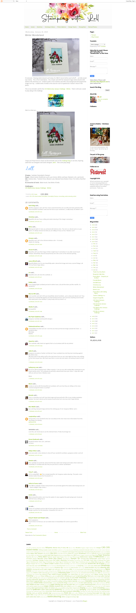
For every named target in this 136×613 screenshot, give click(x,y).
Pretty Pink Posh (68, 557)
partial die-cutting (100, 584)
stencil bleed (49, 591)
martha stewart (81, 581)
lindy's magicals (34, 581)
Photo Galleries (61, 27)
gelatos (50, 576)
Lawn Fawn (50, 555)
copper (50, 569)
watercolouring (69, 196)
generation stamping (64, 576)
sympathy (45, 593)
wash (45, 594)
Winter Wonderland (98, 287)
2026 (93, 225)
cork (53, 569)
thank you (67, 593)
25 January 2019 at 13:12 (35, 512)
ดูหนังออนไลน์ (32, 422)
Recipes (94, 35)
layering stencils (104, 579)
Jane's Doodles (102, 553)
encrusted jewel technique (88, 572)
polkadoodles (40, 586)
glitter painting (33, 578)
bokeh (63, 565)
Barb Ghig (32, 205)
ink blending (48, 579)
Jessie (32, 27)
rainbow (89, 586)
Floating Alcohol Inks (95, 552)
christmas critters (30, 567)
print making (67, 586)
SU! (105, 557)
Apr (94, 263)
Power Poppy (60, 557)
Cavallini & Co (60, 550)
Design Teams (72, 27)
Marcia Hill (32, 294)
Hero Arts (53, 553)
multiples (54, 582)
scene (63, 588)
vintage (35, 594)
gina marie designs (96, 576)
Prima (74, 557)
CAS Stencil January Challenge (98, 301)
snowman (107, 588)
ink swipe (59, 579)
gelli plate (55, 576)
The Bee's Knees (48, 560)
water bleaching (57, 594)
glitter (27, 577)
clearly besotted (89, 567)
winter (74, 196)
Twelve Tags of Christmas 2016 (47, 562)
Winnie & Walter (49, 563)
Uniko (89, 562)
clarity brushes (74, 567)
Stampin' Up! (75, 558)
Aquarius (31, 341)
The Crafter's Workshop (60, 560)
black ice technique (52, 565)
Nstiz (30, 227)
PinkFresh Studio (51, 557)
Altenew (55, 547)
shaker (71, 588)
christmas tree (66, 567)
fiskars (96, 574)
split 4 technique (66, 589)
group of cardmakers (60, 578)
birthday (44, 566)
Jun (94, 258)
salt (56, 588)
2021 (93, 237)
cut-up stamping (77, 569)
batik (39, 565)
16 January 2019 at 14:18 (35, 256)
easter (104, 571)
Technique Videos (50, 27)
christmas (105, 566)
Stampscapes (93, 558)
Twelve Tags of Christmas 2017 (63, 562)
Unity (92, 562)
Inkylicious (88, 553)
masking (94, 581)
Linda (30, 495)
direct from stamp (36, 571)
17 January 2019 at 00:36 (35, 345)
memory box (102, 581)
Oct (94, 248)
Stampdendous (66, 558)
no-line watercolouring (85, 583)
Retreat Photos (92, 27)
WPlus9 (108, 562)
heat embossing (80, 578)
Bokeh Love (96, 289)
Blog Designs (95, 37)
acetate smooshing (64, 563)
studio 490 (34, 593)
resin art (100, 586)
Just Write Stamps (39, 555)
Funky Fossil (103, 551)
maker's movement (52, 581)
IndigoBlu (76, 553)
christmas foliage (39, 567)
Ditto (59, 551)
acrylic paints (84, 563)
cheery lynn (97, 565)
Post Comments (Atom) (39, 535)
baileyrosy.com (33, 367)
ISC (73, 553)
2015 (93, 323)
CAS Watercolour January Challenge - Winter (38, 188)
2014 (93, 326)
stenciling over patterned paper (102, 591)
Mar (94, 265)
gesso (71, 576)
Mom (72, 555)
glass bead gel (105, 576)
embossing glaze (54, 572)
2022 (93, 234)
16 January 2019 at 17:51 (35, 321)
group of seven (70, 578)
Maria (30, 384)
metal (108, 581)
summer (40, 593)
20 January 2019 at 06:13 (35, 489)
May (94, 260)
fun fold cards (37, 576)
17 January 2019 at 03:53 (35, 378)
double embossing (78, 571)
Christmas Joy (97, 285)
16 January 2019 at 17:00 (35, 301)
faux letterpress (43, 574)
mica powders (29, 583)
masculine (88, 581)
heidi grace (107, 578)
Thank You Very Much (99, 272)
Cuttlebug (35, 551)
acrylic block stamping (75, 563)
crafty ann (57, 569)
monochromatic (47, 583)
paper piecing (55, 584)
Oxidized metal (88, 555)
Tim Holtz (86, 560)
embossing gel (46, 572)
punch (80, 586)
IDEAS (70, 553)
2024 (93, 229)
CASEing (40, 550)
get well (76, 576)
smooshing (61, 196)
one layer (37, 584)
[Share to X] (44, 194)
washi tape (50, 594)
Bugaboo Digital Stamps (87, 547)
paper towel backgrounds (88, 584)
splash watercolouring (47, 589)
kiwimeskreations (34, 326)
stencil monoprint (67, 591)
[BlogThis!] (43, 194)
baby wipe (34, 565)
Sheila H (31, 307)
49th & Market (32, 547)
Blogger (85, 601)
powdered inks (59, 586)
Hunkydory (65, 553)
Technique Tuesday (38, 560)
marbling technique (63, 581)
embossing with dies (76, 572)
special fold (29, 589)
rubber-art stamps (49, 588)
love (41, 581)
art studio (107, 563)
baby (30, 565)
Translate (103, 46)
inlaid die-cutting (72, 579)
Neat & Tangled (80, 555)
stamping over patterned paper (34, 591)
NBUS (75, 555)
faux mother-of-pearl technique (57, 574)
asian (27, 565)
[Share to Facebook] (46, 194)
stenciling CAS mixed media (87, 591)
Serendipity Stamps (53, 196)
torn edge (103, 593)
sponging (83, 589)
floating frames (103, 574)
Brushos (78, 547)
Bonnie (31, 460)
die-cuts (103, 569)
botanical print (69, 565)
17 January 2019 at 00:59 (35, 362)
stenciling (76, 591)
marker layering (72, 581)
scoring (67, 588)
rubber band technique (37, 588)
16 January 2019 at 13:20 (35, 233)
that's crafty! (75, 593)
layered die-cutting (95, 579)
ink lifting (53, 579)
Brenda (31, 395)
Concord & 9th (97, 550)
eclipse (108, 571)
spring (98, 589)
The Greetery (70, 560)
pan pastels (47, 584)
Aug (94, 253)
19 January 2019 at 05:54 (35, 467)
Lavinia (45, 555)
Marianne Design (63, 555)
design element (97, 569)
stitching (28, 593)
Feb (94, 267)
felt (79, 574)
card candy (90, 565)
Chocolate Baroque (68, 550)
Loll (100, 97)
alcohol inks (92, 563)
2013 (93, 328)
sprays (94, 589)
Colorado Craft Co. (89, 550)
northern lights (95, 582)
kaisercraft (79, 579)
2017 (93, 318)
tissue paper (96, 593)
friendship (29, 576)
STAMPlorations (98, 557)
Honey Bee (59, 553)
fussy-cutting (44, 576)
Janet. (54, 162)
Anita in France (33, 483)
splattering (58, 589)
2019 (93, 241)
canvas (85, 565)
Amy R (60, 547)
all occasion (100, 563)
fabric (96, 572)
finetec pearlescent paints (87, 574)
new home (76, 582)
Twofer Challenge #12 (99, 295)
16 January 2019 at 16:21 (35, 277)
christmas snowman (49, 567)
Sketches (39, 27)
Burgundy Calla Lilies (99, 274)
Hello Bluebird (46, 553)
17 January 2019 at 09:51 (35, 390)
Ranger (77, 557)
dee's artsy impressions (87, 569)
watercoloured (43, 596)
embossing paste (64, 573)
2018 (93, 316)
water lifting (64, 594)
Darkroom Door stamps (44, 551)
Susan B (31, 249)
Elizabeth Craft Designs (69, 552)
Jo (29, 506)
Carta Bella (54, 550)
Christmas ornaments (78, 550)
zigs (77, 597)
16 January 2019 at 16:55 (35, 288)
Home (27, 27)
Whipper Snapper (30, 563)
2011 (93, 333)
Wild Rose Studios (40, 563)
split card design (75, 589)
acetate (56, 563)
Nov (94, 246)
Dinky (56, 551)
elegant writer (29, 572)
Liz (29, 272)
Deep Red (52, 551)
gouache (46, 577)
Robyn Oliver (33, 451)
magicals (45, 581)
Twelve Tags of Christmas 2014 (98, 560)
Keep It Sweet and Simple (37, 518)
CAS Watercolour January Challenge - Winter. (57, 89)
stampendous (105, 589)
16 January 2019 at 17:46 (35, 311)
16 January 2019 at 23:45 (35, 336)
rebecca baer (94, 586)
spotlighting (89, 589)
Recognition (82, 27)
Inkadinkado (82, 553)
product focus (74, 586)
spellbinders (37, 589)
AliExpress (48, 548)
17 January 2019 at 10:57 (35, 401)
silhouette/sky (89, 588)
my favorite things (62, 583)
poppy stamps (49, 586)
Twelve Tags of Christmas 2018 (80, 562)
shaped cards (76, 588)
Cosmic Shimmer (106, 550)
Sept (94, 251)
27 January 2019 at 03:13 (35, 525)
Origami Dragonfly (98, 298)
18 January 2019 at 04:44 (35, 445)
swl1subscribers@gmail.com (99, 81)
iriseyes (31, 238)
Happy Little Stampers (36, 553)
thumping (89, 593)
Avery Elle (65, 547)
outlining (42, 584)
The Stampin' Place (78, 560)
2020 (93, 239)
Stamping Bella (85, 558)
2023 (93, 232)
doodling (71, 571)
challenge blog (66, 161)
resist (104, 586)
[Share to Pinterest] (47, 194)
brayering (80, 565)
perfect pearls (33, 586)
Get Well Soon (97, 282)
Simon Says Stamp (55, 558)
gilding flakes (87, 576)
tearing (53, 593)
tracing (108, 593)
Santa (108, 557)
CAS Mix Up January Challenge (98, 312)
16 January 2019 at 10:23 (35, 211)
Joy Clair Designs (30, 555)
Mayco (69, 555)
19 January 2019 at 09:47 (35, 478)
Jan (94, 270)
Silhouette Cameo (42, 558)
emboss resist (37, 572)
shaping (82, 588)
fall (99, 572)
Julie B (31, 351)
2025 (93, 227)
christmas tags (58, 567)
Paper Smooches (104, 555)
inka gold (64, 579)
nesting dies (71, 582)
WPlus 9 (104, 562)
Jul (94, 255)
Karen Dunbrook (34, 439)
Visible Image (97, 562)
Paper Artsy (95, 555)
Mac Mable (32, 406)
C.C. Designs (97, 547)
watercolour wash (35, 597)
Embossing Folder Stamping (82, 552)
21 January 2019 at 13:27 (35, 501)
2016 (93, 321)
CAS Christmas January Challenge (99, 304)
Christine (31, 217)
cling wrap (97, 567)
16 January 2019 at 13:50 (35, 244)
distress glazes (65, 571)
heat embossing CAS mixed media (95, 577)
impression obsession (38, 579)
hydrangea (29, 579)
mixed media (38, 583)
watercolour (79, 594)
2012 (93, 330)
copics (45, 569)
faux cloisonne (103, 572)
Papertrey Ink (30, 557)
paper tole (72, 584)
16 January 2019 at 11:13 (35, 221)
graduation (51, 578)
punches (84, 586)
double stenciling (87, 571)
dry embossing (97, 571)
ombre (32, 584)
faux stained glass (73, 574)
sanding (59, 588)
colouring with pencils (37, 569)
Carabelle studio (47, 550)
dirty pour (54, 571)
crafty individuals (64, 569)
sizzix (95, 588)
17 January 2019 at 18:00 (35, 424)
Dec (94, 243)
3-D (27, 547)
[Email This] (41, 194)
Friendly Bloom (97, 280)
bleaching (59, 565)
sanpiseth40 (33, 416)
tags (50, 593)
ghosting (80, 576)
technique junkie (60, 593)
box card (75, 565)
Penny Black (44, 196)
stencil (43, 591)
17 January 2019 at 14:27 (35, 411)
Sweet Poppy (101, 558)
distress (59, 571)
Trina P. (31, 472)
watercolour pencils (88, 594)
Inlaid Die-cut (95, 553)
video (31, 594)
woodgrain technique (70, 597)
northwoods (103, 582)
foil (109, 574)
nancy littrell (33, 261)
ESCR (61, 551)
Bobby (31, 282)
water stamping (72, 594)
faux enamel (36, 574)
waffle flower (41, 594)
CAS (31, 196)
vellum (28, 594)
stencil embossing (57, 591)
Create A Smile (29, 551)
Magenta (56, 555)
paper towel (78, 584)
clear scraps (82, 567)
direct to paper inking (46, 571)
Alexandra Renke (40, 547)
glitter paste (40, 577)
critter (70, 569)
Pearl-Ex (36, 557)
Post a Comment (32, 529)
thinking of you (82, 593)
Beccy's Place (72, 547)
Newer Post (29, 532)
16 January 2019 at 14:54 (35, 267)
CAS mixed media (36, 196)
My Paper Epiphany (35, 316)
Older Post (83, 532)
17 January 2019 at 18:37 (35, 434)
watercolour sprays (98, 594)
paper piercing (64, 584)
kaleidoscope (86, 579)
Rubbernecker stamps (86, 557)
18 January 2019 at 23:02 (35, 455)
